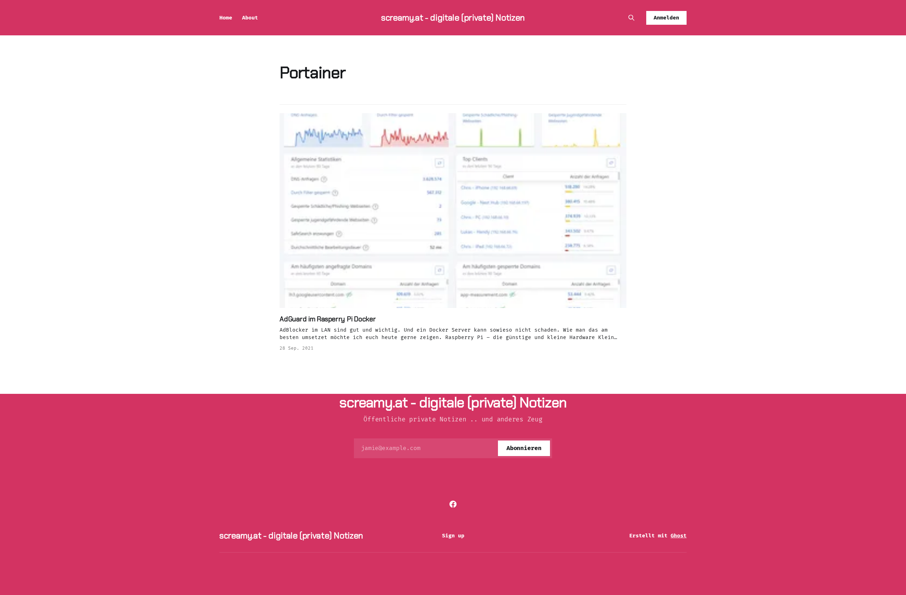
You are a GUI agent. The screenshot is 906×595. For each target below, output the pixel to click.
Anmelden (666, 17)
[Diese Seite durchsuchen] (631, 17)
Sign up (453, 535)
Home (225, 17)
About (250, 17)
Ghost (679, 535)
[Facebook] (453, 504)
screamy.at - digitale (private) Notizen (453, 17)
